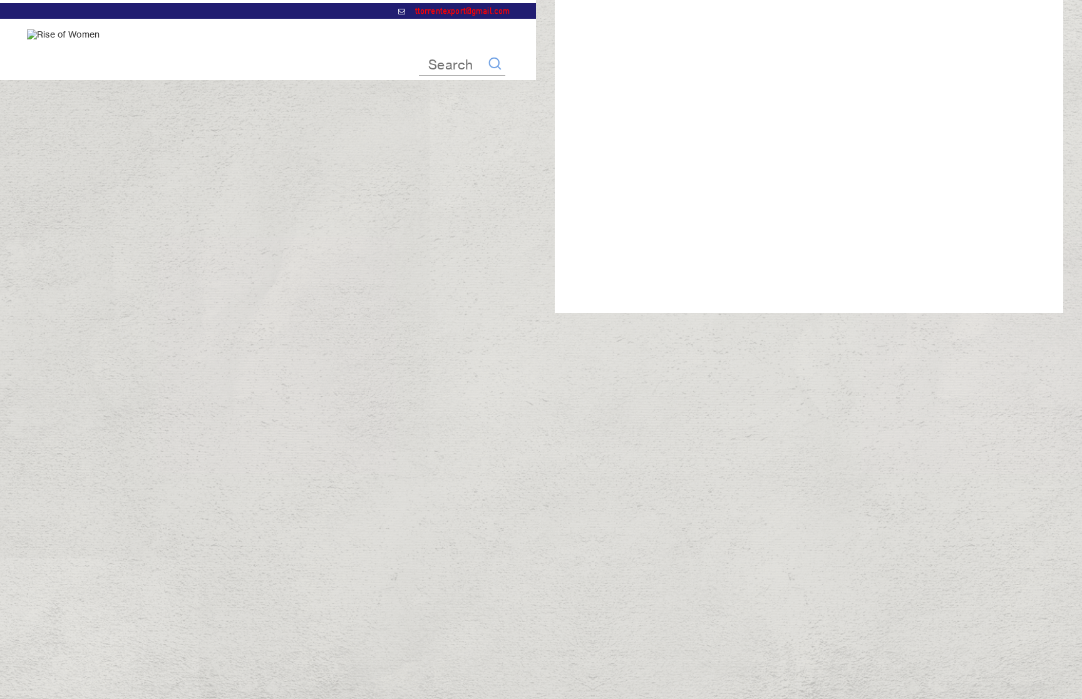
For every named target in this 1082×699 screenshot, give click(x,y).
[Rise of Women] (63, 33)
